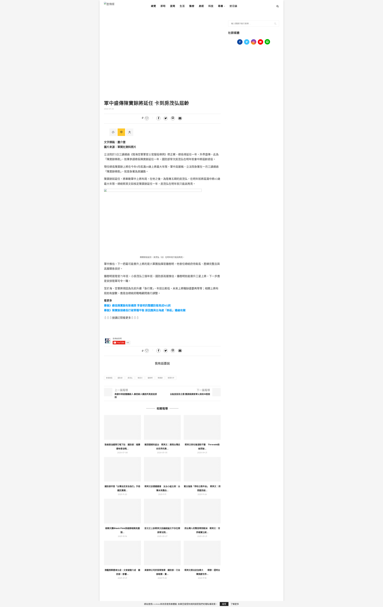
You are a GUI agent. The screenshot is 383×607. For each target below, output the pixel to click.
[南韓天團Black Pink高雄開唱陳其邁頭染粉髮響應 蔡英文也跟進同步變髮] (122, 511)
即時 (163, 6)
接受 (224, 604)
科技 (210, 6)
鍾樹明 (150, 378)
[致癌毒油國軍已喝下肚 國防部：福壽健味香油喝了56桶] (122, 427)
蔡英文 (140, 378)
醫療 (191, 6)
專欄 (220, 6)
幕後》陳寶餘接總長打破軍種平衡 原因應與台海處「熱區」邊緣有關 (145, 310)
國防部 (120, 378)
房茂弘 (130, 378)
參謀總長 (109, 378)
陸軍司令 (171, 378)
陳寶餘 (160, 378)
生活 (182, 6)
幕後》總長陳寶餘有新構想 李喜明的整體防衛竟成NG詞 (137, 305)
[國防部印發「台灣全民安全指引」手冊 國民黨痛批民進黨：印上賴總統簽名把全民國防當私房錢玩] (122, 469)
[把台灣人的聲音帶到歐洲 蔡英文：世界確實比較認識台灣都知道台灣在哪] (202, 511)
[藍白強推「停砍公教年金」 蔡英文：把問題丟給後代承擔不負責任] (202, 469)
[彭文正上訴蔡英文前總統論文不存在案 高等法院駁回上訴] (162, 511)
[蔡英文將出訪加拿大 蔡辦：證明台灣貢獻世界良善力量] (202, 553)
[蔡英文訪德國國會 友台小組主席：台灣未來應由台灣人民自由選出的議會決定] (162, 469)
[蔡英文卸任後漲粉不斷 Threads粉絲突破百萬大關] (202, 427)
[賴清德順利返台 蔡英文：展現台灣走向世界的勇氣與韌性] (162, 427)
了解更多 (235, 604)
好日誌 (233, 6)
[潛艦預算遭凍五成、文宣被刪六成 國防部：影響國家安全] (122, 553)
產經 (201, 6)
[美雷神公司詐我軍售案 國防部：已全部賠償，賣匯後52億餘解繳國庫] (162, 553)
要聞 (172, 6)
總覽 (153, 6)
